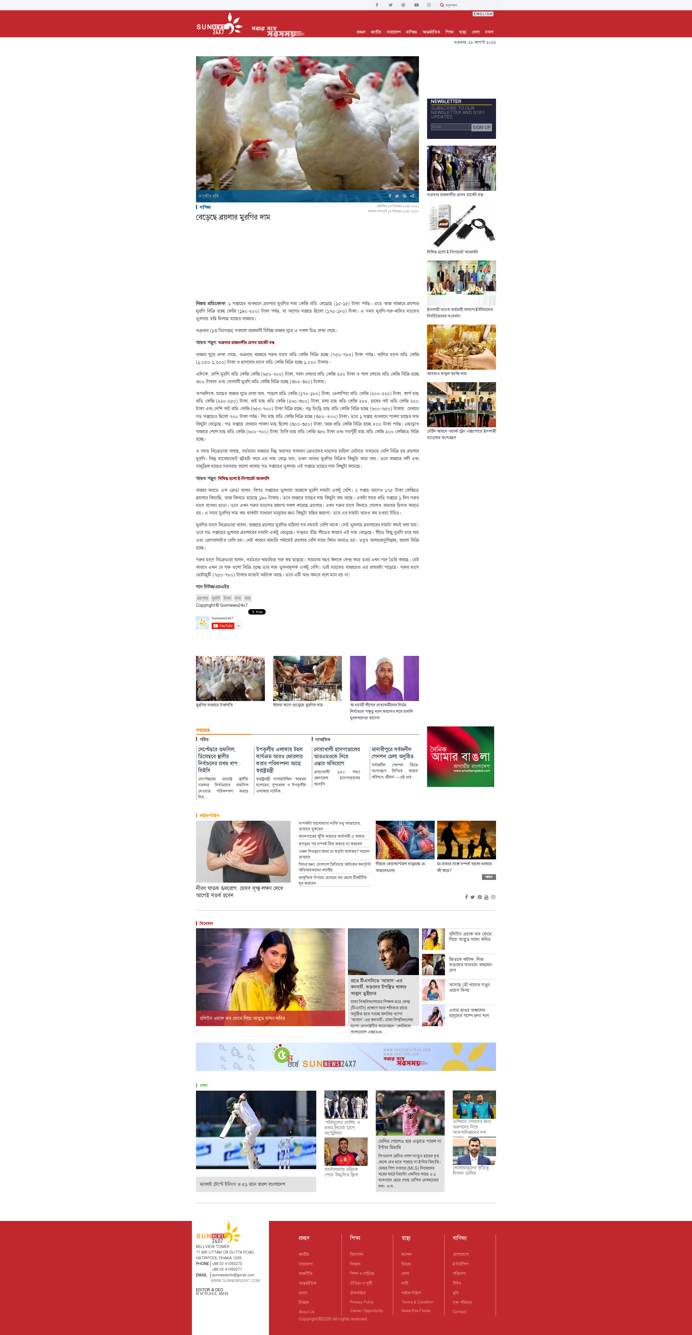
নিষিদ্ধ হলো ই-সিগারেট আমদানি (244, 478)
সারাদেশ (394, 32)
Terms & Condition (417, 1302)
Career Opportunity (366, 1310)
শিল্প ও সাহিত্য (362, 1273)
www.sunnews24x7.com (235, 1280)
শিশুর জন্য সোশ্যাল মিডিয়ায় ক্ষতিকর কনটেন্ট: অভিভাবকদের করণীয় (335, 867)
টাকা (227, 598)
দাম (238, 598)
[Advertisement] (307, 262)
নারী (404, 1283)
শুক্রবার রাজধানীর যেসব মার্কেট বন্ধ (246, 342)
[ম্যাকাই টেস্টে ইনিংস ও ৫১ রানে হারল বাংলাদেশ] (256, 1129)
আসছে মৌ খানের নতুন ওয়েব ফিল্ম (469, 987)
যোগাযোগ (461, 1254)
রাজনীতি (305, 1273)
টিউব (457, 1283)
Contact (459, 1311)
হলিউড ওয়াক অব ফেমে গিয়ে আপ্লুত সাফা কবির (470, 936)
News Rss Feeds (415, 1310)
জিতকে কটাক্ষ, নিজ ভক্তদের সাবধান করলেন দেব (470, 965)
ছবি (456, 1293)
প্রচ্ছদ (361, 32)
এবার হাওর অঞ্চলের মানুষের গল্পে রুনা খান (469, 1012)
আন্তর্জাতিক (431, 32)
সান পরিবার (462, 1302)
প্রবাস (303, 1293)
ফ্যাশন (406, 1254)
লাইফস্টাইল (209, 816)
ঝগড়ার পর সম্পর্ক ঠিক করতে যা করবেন (330, 844)
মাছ (248, 598)
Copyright (308, 1319)
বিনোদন (206, 923)
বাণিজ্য (411, 32)
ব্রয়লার (202, 598)
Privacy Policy (362, 1302)
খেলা (476, 32)
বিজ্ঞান (304, 1302)
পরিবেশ (459, 1273)
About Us (306, 1311)
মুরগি (216, 598)
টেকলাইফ (358, 1293)
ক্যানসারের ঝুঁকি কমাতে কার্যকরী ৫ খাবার (331, 836)
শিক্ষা (449, 32)
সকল (489, 32)
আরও (489, 877)
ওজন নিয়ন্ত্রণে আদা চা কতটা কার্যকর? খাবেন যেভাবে (334, 854)
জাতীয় (376, 32)
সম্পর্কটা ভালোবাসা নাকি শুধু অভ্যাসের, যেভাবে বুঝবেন (330, 826)
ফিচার (406, 1264)
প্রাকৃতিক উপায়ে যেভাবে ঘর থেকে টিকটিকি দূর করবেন (333, 880)
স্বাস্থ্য (463, 32)
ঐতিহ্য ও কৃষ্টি (361, 1283)
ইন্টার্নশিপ (460, 1264)
